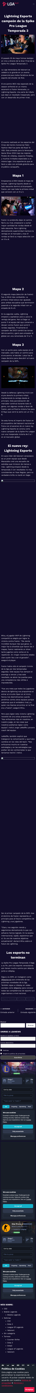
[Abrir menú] (34, 4)
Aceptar (29, 1389)
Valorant (30, 999)
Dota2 (9, 1346)
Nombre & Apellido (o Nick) (9, 1036)
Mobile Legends (10, 1312)
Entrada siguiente (28, 1010)
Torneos (7, 1336)
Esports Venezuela (9, 999)
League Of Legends (15, 1327)
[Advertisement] (18, 121)
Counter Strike (13, 1340)
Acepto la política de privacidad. (14, 1053)
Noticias (6, 1050)
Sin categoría (9, 1333)
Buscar (3, 1022)
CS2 (5, 1309)
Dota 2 (10, 1324)
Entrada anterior (7, 1010)
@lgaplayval (6, 980)
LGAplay (21, 999)
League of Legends (15, 1349)
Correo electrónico (6, 1042)
